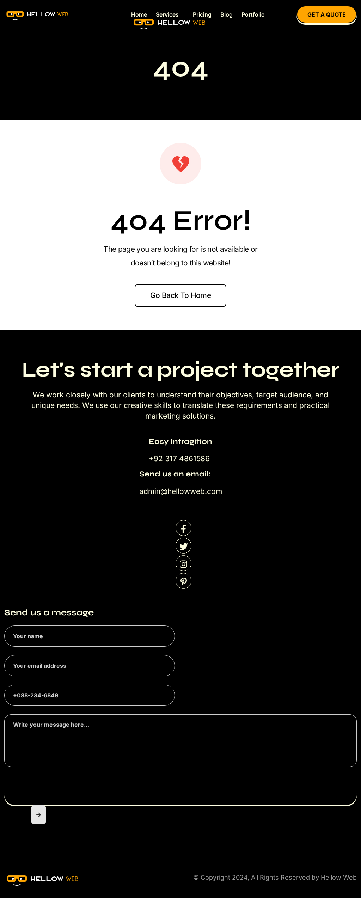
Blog (226, 14)
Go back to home (180, 295)
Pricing (202, 14)
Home (139, 14)
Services (167, 14)
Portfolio (253, 14)
